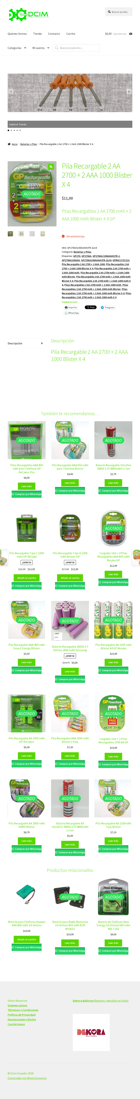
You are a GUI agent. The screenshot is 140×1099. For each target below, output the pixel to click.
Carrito (70, 33)
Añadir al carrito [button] (26, 578)
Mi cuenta (38, 48)
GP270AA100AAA (71, 260)
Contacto (54, 33)
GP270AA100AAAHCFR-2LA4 (96, 260)
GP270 (76, 256)
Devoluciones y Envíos (22, 1019)
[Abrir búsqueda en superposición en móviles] (76, 47)
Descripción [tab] (15, 343)
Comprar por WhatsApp (28, 494)
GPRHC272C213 (120, 260)
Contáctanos (16, 1024)
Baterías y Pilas (28, 144)
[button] (129, 91)
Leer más (27, 486)
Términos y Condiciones (23, 1010)
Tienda (37, 33)
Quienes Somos (17, 33)
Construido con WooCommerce (27, 1078)
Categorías (14, 48)
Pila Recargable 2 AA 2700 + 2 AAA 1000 (83, 264)
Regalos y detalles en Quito (101, 1000)
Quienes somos (17, 1005)
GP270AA (86, 256)
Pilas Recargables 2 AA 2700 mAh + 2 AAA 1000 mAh (92, 284)
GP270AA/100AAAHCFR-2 (106, 256)
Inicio (15, 144)
